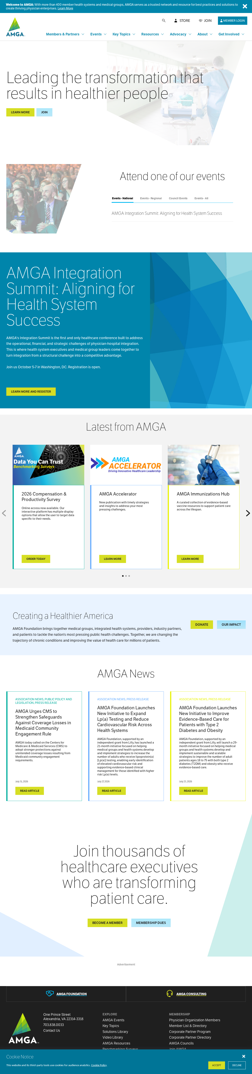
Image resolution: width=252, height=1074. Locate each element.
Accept (216, 1065)
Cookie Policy (99, 1065)
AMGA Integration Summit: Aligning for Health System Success (167, 213)
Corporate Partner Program (190, 1031)
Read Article (29, 791)
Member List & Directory (188, 1025)
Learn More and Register (31, 391)
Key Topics (111, 1025)
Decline (237, 1065)
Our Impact (231, 625)
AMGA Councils (181, 1043)
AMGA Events (113, 1020)
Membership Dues (151, 923)
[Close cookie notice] (244, 1056)
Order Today (35, 559)
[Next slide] (247, 513)
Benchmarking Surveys (120, 1049)
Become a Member (107, 923)
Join (44, 112)
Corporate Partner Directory (190, 1037)
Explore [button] (110, 1014)
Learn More (65, 8)
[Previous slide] (4, 513)
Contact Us (51, 1030)
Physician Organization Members (194, 1020)
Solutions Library (115, 1031)
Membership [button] (179, 1014)
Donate (201, 625)
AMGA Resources (116, 1043)
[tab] (122, 198)
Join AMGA (177, 1049)
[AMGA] (15, 27)
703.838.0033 (53, 1025)
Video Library (113, 1037)
